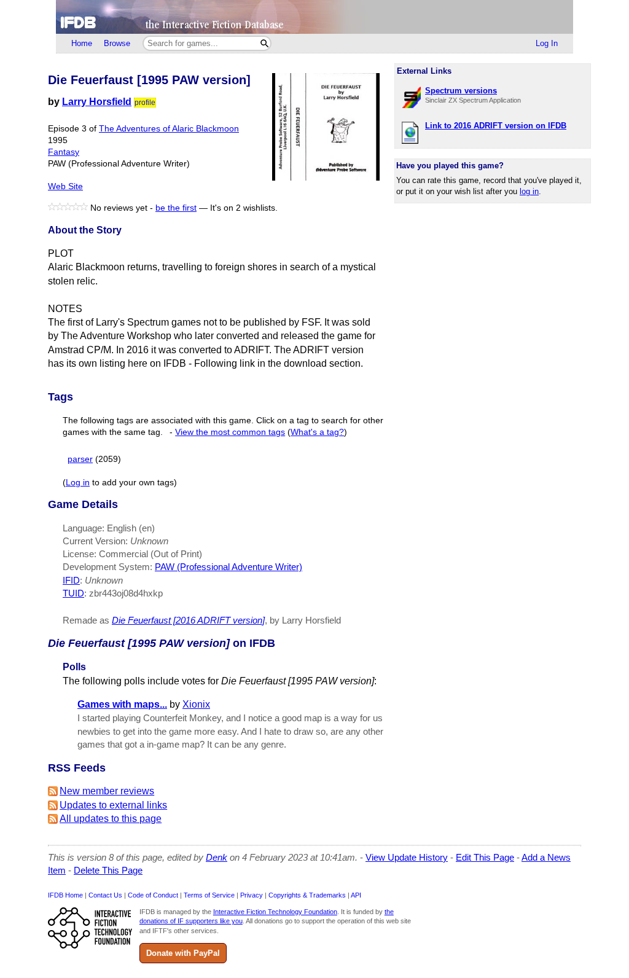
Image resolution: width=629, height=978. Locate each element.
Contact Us (105, 895)
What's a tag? (317, 432)
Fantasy (63, 152)
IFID (71, 580)
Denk (216, 857)
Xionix (196, 704)
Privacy (251, 895)
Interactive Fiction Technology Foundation (275, 911)
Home (81, 43)
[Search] (264, 43)
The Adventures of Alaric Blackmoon (169, 128)
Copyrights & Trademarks (307, 895)
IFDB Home (65, 895)
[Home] (314, 17)
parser (80, 459)
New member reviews (107, 791)
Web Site (65, 186)
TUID (73, 593)
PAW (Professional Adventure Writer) (228, 566)
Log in (78, 482)
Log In (547, 43)
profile (145, 102)
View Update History (406, 857)
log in (529, 191)
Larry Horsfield (96, 101)
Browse (117, 43)
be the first (176, 208)
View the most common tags (230, 432)
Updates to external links (113, 805)
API (356, 895)
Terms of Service (209, 895)
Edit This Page (485, 857)
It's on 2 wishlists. (244, 208)
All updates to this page (111, 818)
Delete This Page (108, 870)
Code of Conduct (153, 895)
